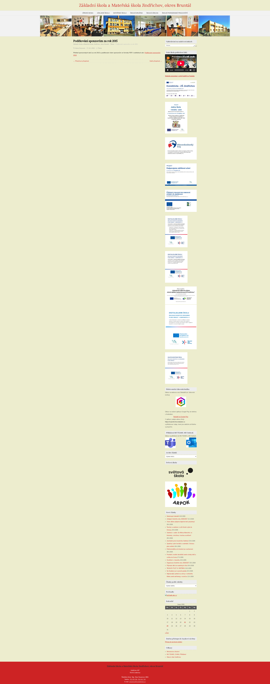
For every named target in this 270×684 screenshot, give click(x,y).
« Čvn (167, 633)
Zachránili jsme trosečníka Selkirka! (178, 541)
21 (185, 622)
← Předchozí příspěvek (81, 61)
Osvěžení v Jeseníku (173, 560)
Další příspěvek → (156, 61)
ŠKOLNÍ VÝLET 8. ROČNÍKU (176, 568)
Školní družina (136, 13)
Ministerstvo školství (173, 651)
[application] (181, 63)
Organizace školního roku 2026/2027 (178, 563)
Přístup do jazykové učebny (173, 642)
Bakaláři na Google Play (180, 417)
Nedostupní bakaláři (173, 516)
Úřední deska (87, 13)
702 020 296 (133, 679)
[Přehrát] (168, 70)
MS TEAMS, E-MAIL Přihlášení (176, 654)
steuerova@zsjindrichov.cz (137, 682)
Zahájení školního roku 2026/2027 (177, 519)
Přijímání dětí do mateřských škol (177, 565)
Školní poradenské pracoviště (175, 13)
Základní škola (103, 13)
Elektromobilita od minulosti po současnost (180, 549)
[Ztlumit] (191, 70)
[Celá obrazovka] (194, 70)
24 (167, 626)
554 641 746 (142, 679)
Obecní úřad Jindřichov (174, 657)
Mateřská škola (119, 13)
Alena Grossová (80, 48)
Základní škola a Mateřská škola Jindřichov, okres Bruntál (135, 5)
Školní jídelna (152, 13)
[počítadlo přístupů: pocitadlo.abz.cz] (171, 595)
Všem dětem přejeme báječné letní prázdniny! (181, 521)
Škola (100, 48)
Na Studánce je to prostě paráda (176, 571)
